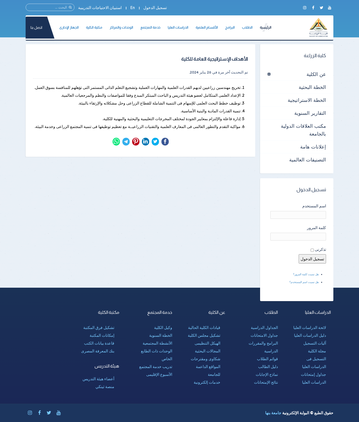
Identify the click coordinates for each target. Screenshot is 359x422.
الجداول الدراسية (264, 327)
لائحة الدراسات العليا (309, 327)
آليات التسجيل (314, 343)
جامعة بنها (273, 412)
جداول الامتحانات (264, 335)
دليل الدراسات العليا (310, 335)
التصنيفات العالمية (307, 160)
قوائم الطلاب (267, 358)
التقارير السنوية (310, 113)
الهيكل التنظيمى (207, 343)
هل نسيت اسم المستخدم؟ (304, 282)
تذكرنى (320, 249)
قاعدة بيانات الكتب (99, 343)
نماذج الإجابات (267, 374)
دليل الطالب (268, 366)
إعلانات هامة (313, 147)
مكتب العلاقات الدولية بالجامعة (303, 130)
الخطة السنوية (160, 335)
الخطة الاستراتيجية (307, 100)
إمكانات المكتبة (102, 335)
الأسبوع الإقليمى (159, 374)
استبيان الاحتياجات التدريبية (100, 7)
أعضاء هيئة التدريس (98, 378)
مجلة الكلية (317, 350)
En (132, 7)
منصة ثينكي (104, 386)
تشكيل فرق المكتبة (98, 327)
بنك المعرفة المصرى (97, 350)
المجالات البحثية (207, 350)
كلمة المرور (316, 227)
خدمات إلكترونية (207, 382)
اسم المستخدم (314, 205)
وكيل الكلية (163, 327)
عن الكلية (316, 74)
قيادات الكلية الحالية (204, 327)
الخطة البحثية (312, 87)
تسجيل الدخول (155, 7)
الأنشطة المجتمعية (157, 343)
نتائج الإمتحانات (266, 382)
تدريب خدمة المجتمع (155, 366)
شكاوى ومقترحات (205, 358)
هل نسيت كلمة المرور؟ (306, 274)
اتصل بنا (36, 27)
